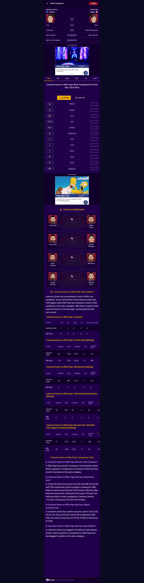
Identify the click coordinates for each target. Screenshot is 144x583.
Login (93, 3)
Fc (86, 78)
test (67, 78)
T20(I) (48, 78)
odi (76, 78)
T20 (58, 78)
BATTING (65, 98)
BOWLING (81, 98)
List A (95, 78)
